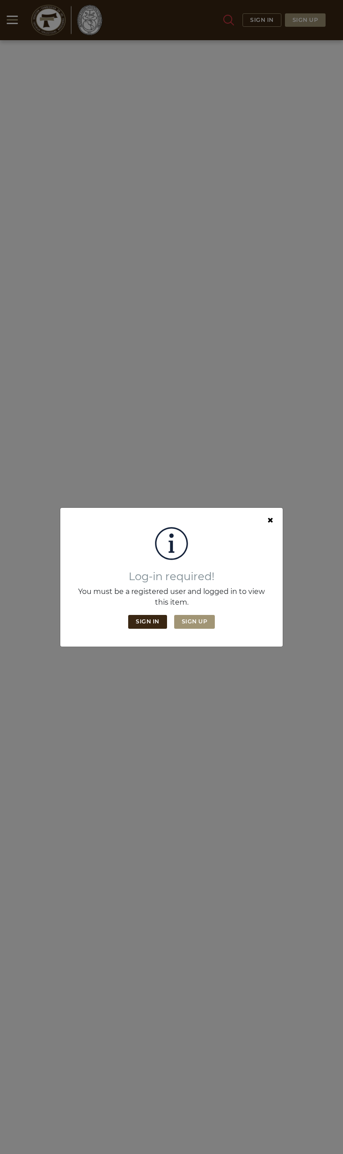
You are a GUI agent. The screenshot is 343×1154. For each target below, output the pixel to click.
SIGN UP (195, 621)
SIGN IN (147, 621)
